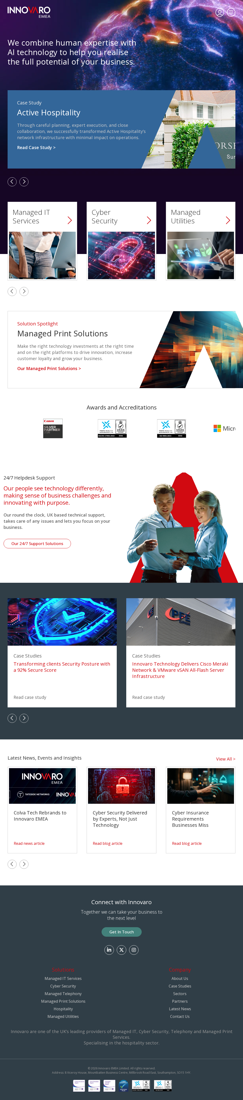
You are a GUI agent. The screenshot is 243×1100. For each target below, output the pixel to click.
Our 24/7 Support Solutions (37, 543)
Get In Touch (121, 932)
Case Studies (180, 986)
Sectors (180, 993)
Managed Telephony (63, 993)
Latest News (180, 1008)
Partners (180, 1001)
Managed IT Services (63, 978)
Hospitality (63, 1008)
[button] (12, 181)
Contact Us (180, 1016)
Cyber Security (63, 986)
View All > (225, 759)
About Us (180, 978)
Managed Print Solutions (63, 1001)
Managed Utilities (63, 1016)
